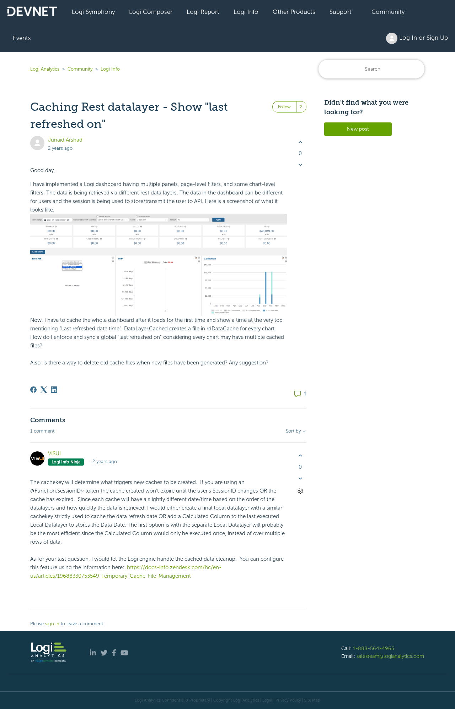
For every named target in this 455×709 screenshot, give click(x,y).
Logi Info (246, 11)
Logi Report (203, 11)
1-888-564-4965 (373, 648)
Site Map (312, 700)
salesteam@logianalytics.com (390, 656)
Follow (284, 106)
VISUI (54, 453)
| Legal (266, 700)
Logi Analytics (44, 69)
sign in (52, 623)
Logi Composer (150, 11)
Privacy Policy (288, 700)
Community (388, 11)
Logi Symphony (93, 11)
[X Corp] (44, 389)
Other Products (294, 11)
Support (341, 11)
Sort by (294, 431)
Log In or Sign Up (422, 37)
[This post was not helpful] (300, 165)
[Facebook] (33, 389)
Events (22, 38)
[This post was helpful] (300, 142)
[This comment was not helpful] (300, 478)
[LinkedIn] (54, 389)
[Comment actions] (300, 490)
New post (358, 129)
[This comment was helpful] (300, 456)
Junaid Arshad (65, 140)
